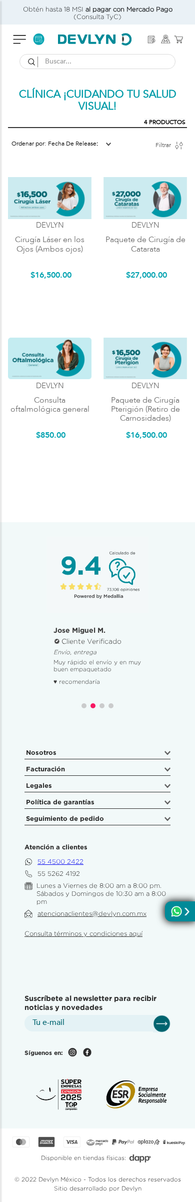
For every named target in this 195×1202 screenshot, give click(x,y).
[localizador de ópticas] (166, 39)
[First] (151, 40)
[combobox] (98, 61)
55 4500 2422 (61, 861)
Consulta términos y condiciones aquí (83, 933)
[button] (84, 705)
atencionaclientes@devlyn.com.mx (92, 913)
